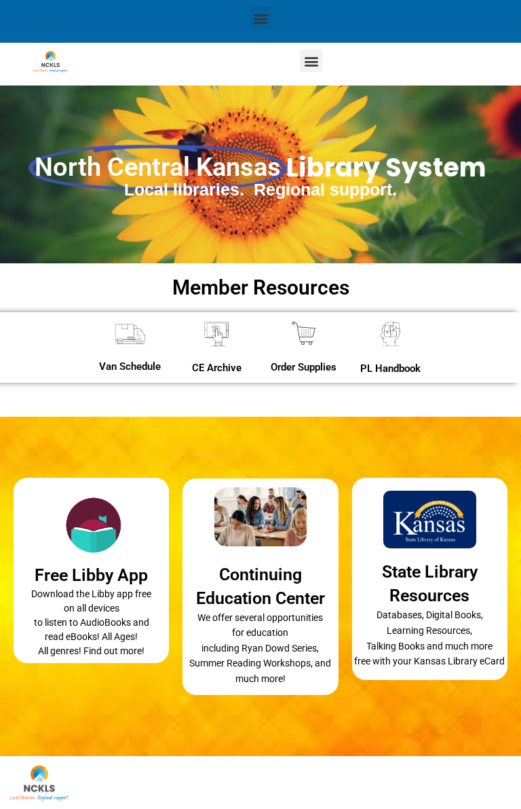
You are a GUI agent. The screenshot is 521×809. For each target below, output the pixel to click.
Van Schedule (130, 366)
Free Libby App (91, 575)
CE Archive (217, 368)
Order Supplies (303, 367)
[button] (261, 18)
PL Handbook (390, 368)
